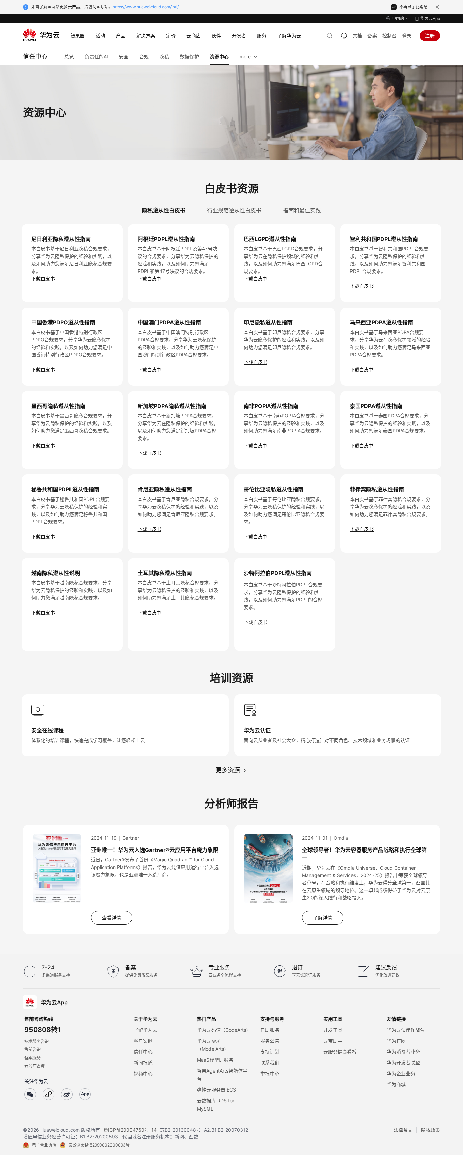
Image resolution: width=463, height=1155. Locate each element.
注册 (430, 35)
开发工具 (332, 1030)
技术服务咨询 (36, 1041)
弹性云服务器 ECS (216, 1090)
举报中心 (269, 1073)
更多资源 (228, 770)
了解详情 (322, 917)
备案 (372, 35)
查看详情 (111, 917)
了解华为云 (145, 1030)
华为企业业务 (401, 1073)
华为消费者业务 (403, 1052)
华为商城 (396, 1084)
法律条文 (403, 1130)
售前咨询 (32, 1049)
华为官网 (396, 1041)
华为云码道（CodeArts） (224, 1030)
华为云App (430, 18)
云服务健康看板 (340, 1052)
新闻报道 (143, 1062)
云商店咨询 (34, 1065)
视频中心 (143, 1073)
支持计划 (269, 1052)
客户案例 (143, 1041)
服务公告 (269, 1041)
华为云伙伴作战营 (406, 1030)
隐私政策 (430, 1130)
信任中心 (143, 1052)
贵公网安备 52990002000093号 (99, 1145)
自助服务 (269, 1030)
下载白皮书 (43, 278)
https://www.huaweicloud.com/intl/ (146, 7)
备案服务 (32, 1057)
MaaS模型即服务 (215, 1060)
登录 (406, 35)
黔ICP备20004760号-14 (130, 1130)
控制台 (389, 35)
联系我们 (269, 1062)
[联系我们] (344, 36)
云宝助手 (332, 1041)
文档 (357, 35)
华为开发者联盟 (403, 1062)
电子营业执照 (44, 1145)
